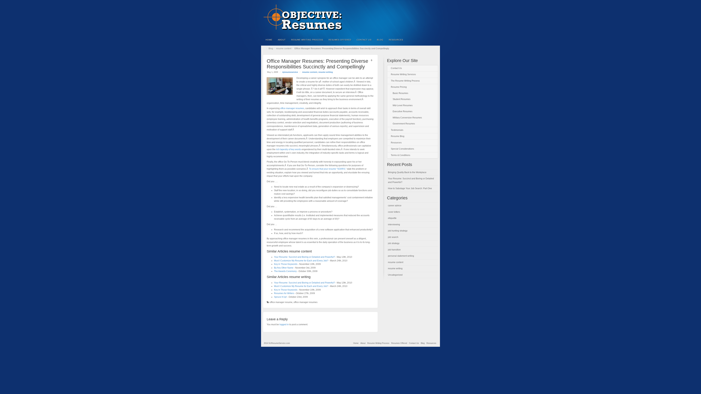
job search (393, 237)
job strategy (393, 243)
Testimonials (397, 130)
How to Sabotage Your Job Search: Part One (410, 188)
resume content (283, 48)
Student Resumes (401, 99)
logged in (284, 324)
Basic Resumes (400, 93)
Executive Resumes (402, 111)
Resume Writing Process (307, 40)
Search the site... (435, 40)
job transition (394, 249)
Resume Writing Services (403, 74)
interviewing (394, 224)
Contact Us (364, 40)
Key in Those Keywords (285, 264)
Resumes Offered (340, 40)
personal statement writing (401, 256)
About (282, 40)
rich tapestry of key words (288, 149)
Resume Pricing (399, 87)
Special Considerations (402, 149)
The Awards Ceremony (285, 271)
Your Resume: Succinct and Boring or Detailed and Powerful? (304, 257)
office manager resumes (292, 108)
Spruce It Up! (280, 297)
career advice (394, 205)
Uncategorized (395, 275)
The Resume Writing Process (405, 81)
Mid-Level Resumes (403, 105)
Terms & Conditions (400, 155)
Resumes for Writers (284, 293)
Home (269, 40)
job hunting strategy (397, 230)
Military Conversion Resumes (407, 117)
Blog (380, 40)
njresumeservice (290, 72)
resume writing (325, 72)
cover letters (394, 212)
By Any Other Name (283, 267)
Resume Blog (397, 136)
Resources (396, 40)
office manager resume (281, 302)
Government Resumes (404, 123)
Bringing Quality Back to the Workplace (407, 172)
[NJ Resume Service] (350, 17)
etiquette (392, 218)
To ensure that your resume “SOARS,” (327, 169)
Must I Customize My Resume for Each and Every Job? (301, 260)
